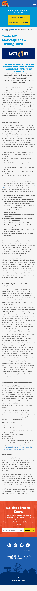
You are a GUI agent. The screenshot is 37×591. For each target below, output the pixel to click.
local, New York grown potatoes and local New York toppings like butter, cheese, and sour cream (18, 447)
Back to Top (18, 580)
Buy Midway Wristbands (18, 23)
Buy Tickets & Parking (19, 17)
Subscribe (29, 530)
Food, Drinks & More (11, 29)
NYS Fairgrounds (27, 550)
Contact (6, 550)
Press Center (15, 550)
